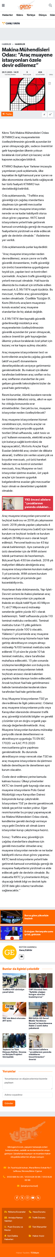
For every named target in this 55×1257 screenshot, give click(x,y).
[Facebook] (17, 1197)
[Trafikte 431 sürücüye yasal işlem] (14, 980)
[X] (22, 1197)
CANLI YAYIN (12, 23)
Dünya (42, 15)
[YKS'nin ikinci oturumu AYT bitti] (14, 1009)
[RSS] (38, 1197)
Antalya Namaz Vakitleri (13, 1219)
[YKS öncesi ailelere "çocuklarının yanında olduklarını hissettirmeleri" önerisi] (41, 1040)
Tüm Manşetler (39, 1227)
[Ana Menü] (3, 5)
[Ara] (50, 6)
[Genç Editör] (9, 952)
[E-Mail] (21, 956)
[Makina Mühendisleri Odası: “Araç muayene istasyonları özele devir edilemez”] (27, 94)
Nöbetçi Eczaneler (17, 1212)
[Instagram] (27, 1197)
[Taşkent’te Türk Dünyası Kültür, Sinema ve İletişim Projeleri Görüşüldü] (14, 1040)
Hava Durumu (39, 1212)
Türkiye (31, 15)
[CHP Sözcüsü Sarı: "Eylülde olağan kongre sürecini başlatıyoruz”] (41, 980)
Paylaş (9, 114)
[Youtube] (32, 1197)
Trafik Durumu (38, 1218)
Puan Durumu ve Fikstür (13, 1228)
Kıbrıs (19, 15)
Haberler (7, 15)
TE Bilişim (35, 1253)
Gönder (9, 1103)
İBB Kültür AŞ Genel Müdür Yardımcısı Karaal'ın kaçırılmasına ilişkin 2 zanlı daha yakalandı (40, 1023)
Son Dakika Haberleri (11, 1237)
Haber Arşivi (38, 1236)
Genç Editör (25, 950)
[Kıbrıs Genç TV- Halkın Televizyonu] (26, 5)
